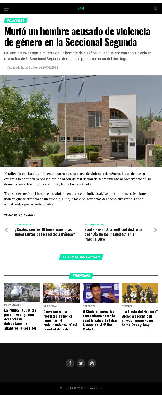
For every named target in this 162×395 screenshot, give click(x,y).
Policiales (16, 20)
